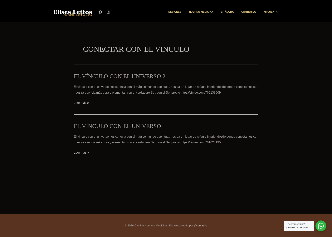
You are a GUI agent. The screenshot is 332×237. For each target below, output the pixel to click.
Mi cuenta (270, 11)
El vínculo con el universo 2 (119, 76)
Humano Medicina (201, 11)
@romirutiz (200, 225)
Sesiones (174, 11)
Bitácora (227, 11)
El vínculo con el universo (117, 126)
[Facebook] (100, 12)
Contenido (248, 11)
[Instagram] (108, 12)
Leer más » (81, 102)
